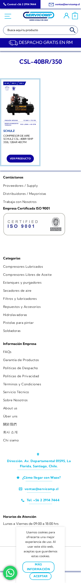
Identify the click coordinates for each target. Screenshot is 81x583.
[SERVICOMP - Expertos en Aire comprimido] (38, 16)
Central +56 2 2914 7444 (21, 4)
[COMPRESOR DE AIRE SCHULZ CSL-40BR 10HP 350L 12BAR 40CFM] (20, 104)
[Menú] (8, 16)
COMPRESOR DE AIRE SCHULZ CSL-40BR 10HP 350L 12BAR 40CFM (18, 139)
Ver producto (20, 158)
